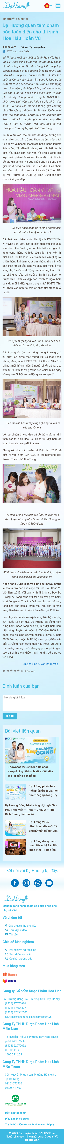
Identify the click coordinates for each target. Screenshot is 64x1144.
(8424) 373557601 (16, 1012)
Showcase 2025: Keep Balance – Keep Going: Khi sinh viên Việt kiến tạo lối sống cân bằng (30, 771)
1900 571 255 (13, 1054)
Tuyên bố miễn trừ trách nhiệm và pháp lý (29, 1124)
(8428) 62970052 (15, 1045)
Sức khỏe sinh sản (20, 954)
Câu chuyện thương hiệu (22, 925)
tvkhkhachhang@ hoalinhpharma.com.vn (28, 1016)
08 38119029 (13, 1050)
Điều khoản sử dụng (17, 1118)
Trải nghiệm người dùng (22, 950)
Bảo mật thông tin (15, 1112)
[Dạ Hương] (16, 6)
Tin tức (13, 934)
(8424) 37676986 (15, 1003)
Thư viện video (18, 930)
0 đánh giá (28, 671)
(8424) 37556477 (15, 1008)
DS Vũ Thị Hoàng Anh (33, 47)
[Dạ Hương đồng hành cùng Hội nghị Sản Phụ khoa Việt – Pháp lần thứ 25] (15, 847)
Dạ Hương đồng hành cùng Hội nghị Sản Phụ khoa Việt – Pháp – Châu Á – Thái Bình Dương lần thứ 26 (31, 810)
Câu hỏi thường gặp (20, 958)
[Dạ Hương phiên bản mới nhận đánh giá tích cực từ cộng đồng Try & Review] (15, 792)
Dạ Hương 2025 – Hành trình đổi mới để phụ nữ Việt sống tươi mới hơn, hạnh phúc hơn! (43, 830)
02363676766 (13, 1083)
